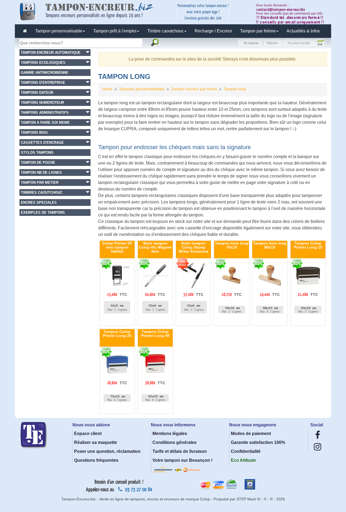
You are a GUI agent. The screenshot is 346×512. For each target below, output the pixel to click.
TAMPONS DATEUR (37, 93)
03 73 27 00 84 (138, 489)
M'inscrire (272, 43)
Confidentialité (246, 451)
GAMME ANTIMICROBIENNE (44, 73)
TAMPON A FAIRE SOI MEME (45, 123)
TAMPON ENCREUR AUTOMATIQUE (51, 53)
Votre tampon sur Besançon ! (182, 460)
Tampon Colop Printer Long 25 (117, 333)
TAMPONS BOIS (34, 132)
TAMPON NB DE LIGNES (41, 172)
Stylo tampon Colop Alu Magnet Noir (155, 247)
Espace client (88, 433)
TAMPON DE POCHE (38, 162)
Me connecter (251, 43)
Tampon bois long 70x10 (231, 245)
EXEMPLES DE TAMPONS (43, 212)
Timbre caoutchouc (165, 31)
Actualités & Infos (303, 31)
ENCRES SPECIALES (39, 202)
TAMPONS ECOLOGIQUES (43, 63)
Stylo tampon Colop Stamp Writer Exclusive (193, 247)
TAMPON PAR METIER (39, 182)
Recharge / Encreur (213, 31)
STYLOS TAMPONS (37, 152)
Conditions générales (174, 442)
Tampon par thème (258, 31)
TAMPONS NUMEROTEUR (42, 103)
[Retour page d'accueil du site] (25, 31)
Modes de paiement (251, 433)
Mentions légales (169, 433)
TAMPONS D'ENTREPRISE (43, 83)
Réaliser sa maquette (95, 442)
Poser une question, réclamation (107, 451)
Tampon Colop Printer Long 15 (308, 245)
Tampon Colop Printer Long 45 (155, 333)
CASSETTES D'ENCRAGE (42, 142)
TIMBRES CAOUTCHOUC (41, 192)
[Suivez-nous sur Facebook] (317, 436)
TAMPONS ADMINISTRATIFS (45, 113)
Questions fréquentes (96, 460)
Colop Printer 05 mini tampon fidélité (117, 247)
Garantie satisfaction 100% (258, 442)
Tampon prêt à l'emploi (115, 31)
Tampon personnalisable (58, 31)
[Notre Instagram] (317, 448)
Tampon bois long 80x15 (270, 245)
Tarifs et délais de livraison (179, 451)
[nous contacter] (291, 13)
